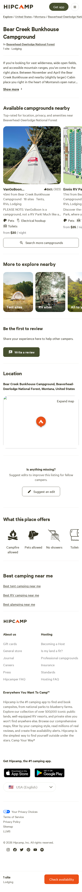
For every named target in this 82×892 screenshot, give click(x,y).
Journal (8, 658)
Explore (8, 17)
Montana (39, 17)
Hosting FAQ (50, 679)
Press (7, 672)
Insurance (48, 665)
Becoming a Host (53, 643)
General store (12, 650)
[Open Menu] (75, 7)
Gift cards (10, 643)
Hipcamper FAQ (14, 679)
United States (23, 17)
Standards (48, 672)
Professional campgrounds (59, 658)
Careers (8, 665)
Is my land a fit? (52, 650)
